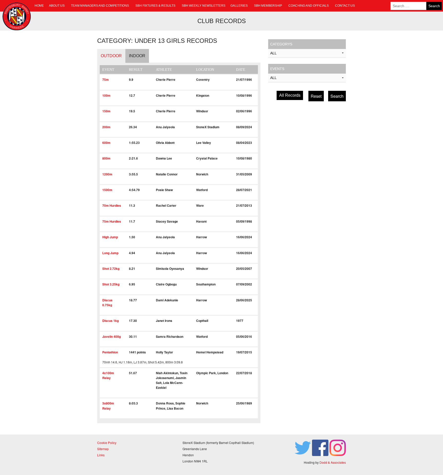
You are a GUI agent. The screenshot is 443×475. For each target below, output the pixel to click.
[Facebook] (320, 447)
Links (101, 455)
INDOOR (137, 56)
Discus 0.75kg (107, 302)
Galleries (239, 5)
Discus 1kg (110, 320)
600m (106, 142)
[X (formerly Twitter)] (303, 447)
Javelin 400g (111, 336)
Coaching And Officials (308, 5)
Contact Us (345, 5)
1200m (107, 174)
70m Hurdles (111, 205)
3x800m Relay (108, 405)
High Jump (110, 237)
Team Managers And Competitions (100, 5)
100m (106, 95)
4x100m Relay (108, 375)
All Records (289, 95)
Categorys (281, 44)
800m (106, 158)
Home (39, 5)
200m (106, 127)
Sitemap (103, 449)
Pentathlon (110, 352)
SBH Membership (268, 5)
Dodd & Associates (332, 462)
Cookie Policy (106, 442)
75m (105, 79)
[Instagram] (337, 447)
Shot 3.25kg (110, 284)
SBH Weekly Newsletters (203, 5)
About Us (57, 5)
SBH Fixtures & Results (155, 5)
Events (277, 69)
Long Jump (110, 253)
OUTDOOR (111, 56)
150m (106, 111)
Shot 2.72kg (110, 268)
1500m (107, 189)
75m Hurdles (111, 221)
